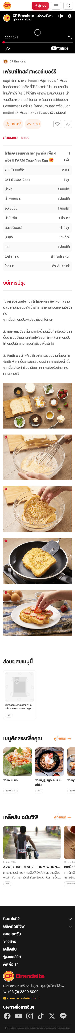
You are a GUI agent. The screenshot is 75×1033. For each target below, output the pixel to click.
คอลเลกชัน (12, 934)
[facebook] (7, 1016)
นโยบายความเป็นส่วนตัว (48, 1028)
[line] (63, 1016)
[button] (37, 920)
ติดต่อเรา (10, 964)
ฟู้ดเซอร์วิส (12, 956)
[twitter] (52, 1016)
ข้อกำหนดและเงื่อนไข (63, 1028)
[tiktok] (41, 1016)
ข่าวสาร (9, 941)
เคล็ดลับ (10, 949)
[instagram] (30, 1016)
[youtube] (18, 1016)
